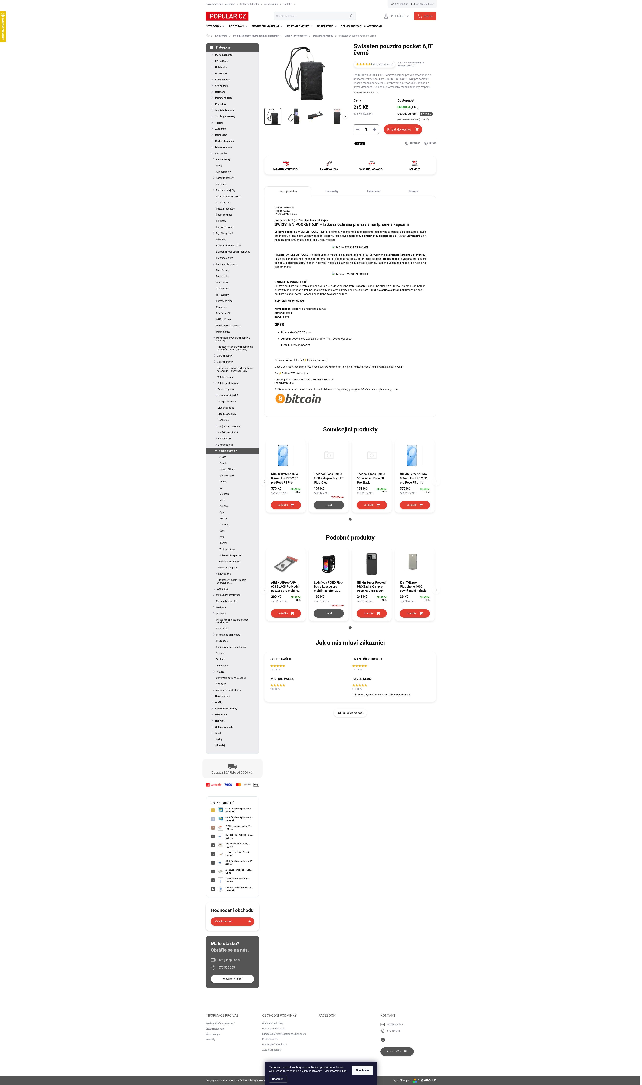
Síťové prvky (221, 85)
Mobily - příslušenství (227, 383)
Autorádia (221, 184)
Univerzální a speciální (230, 555)
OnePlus (223, 506)
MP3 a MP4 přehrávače (228, 595)
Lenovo (223, 481)
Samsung (224, 524)
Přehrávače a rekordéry (228, 634)
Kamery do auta (224, 301)
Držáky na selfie (226, 407)
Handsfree (223, 420)
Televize (220, 671)
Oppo (222, 512)
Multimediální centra (226, 601)
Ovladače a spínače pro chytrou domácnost (232, 621)
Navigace (221, 607)
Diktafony (221, 239)
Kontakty (287, 4)
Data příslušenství (227, 401)
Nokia (222, 500)
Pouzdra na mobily (227, 450)
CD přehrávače (223, 202)
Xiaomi (223, 543)
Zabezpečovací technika (228, 690)
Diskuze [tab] (413, 191)
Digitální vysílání (224, 233)
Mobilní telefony (225, 377)
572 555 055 (226, 967)
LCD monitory (222, 79)
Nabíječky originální (228, 432)
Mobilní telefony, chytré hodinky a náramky (233, 339)
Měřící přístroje (223, 319)
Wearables (222, 589)
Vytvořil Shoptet (402, 1080)
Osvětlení (221, 613)
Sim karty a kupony (227, 567)
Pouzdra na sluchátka (229, 561)
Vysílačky (221, 684)
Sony (222, 530)
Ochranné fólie (225, 444)
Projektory (220, 104)
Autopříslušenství (225, 178)
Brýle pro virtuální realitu (228, 196)
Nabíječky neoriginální (229, 426)
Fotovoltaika (222, 276)
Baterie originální (226, 389)
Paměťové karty (223, 98)
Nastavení (278, 1079)
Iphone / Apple (226, 475)
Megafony (221, 307)
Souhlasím (362, 1070)
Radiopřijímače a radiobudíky (231, 647)
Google (223, 463)
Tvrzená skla (224, 573)
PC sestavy (221, 73)
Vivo (221, 537)
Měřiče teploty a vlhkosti (228, 325)
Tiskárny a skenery (225, 116)
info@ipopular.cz (229, 960)
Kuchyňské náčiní (224, 141)
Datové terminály (225, 227)
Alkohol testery (223, 171)
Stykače (220, 653)
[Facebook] (382, 1039)
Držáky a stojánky (227, 414)
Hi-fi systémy (222, 294)
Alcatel (222, 457)
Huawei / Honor (227, 469)
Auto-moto (221, 128)
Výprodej (220, 745)
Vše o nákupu (271, 4)
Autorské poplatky (271, 1049)
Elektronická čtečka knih (228, 245)
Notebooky (221, 67)
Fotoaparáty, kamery (227, 264)
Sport (218, 733)
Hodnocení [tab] (373, 191)
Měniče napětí (223, 313)
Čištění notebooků (249, 4)
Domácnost (221, 135)
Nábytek (219, 720)
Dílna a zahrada (223, 147)
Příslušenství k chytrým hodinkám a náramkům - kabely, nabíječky (235, 348)
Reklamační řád (270, 1039)
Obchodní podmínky (272, 1023)
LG (220, 487)
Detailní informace (364, 92)
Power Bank (222, 628)
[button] (350, 519)
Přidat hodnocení (223, 921)
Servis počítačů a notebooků (220, 4)
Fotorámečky (223, 270)
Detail (329, 505)
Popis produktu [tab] (288, 191)
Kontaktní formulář (232, 978)
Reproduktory (223, 159)
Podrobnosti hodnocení (382, 64)
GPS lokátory (223, 288)
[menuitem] (215, 26)
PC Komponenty (223, 55)
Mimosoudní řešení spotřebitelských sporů (284, 1034)
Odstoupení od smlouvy (274, 1044)
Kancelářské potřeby (226, 708)
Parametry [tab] (332, 191)
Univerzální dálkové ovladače (231, 678)
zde (344, 1071)
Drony (219, 165)
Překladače (222, 641)
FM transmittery (224, 258)
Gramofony (222, 282)
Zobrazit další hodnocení (350, 712)
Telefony (220, 659)
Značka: (406, 66)
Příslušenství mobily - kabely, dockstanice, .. (231, 581)
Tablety (219, 122)
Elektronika (221, 153)
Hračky (219, 702)
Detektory (221, 221)
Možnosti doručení (413, 119)
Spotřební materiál (225, 110)
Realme (223, 518)
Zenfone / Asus (227, 549)
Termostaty (222, 665)
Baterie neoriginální (228, 395)
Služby (218, 739)
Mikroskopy (221, 714)
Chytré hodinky (224, 355)
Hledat (351, 16)
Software (220, 92)
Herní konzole (222, 696)
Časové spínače (224, 214)
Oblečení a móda (224, 727)
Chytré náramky (225, 361)
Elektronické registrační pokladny (233, 251)
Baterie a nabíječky (225, 190)
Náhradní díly (224, 438)
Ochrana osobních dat (273, 1028)
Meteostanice (223, 331)
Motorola (224, 494)
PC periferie (221, 61)
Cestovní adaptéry (225, 208)
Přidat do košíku (399, 129)
